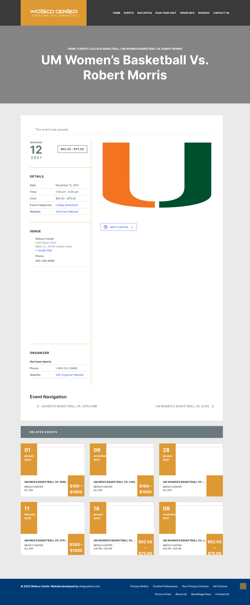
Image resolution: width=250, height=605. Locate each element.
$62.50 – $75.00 (72, 149)
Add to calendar (119, 227)
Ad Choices (220, 586)
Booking (204, 12)
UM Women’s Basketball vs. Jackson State (193, 540)
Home (116, 12)
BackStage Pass (201, 594)
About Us (181, 594)
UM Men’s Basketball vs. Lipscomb (69, 406)
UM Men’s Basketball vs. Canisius (117, 481)
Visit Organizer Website (69, 374)
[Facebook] (218, 600)
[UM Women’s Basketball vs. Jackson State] (191, 518)
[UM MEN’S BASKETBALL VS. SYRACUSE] (52, 518)
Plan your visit (166, 12)
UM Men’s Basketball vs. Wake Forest (51, 481)
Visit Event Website (67, 211)
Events (129, 12)
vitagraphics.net (89, 586)
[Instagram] (223, 600)
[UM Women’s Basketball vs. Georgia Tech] (191, 459)
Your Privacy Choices (195, 586)
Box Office (144, 12)
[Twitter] (227, 600)
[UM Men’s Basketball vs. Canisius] (122, 459)
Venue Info (187, 12)
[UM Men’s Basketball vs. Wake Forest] (52, 459)
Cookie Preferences (165, 586)
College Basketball (105, 48)
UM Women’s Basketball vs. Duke (183, 406)
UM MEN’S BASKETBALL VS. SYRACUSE (49, 540)
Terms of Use (163, 594)
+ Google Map (43, 250)
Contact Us (221, 12)
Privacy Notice (139, 586)
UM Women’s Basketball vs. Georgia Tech (192, 481)
